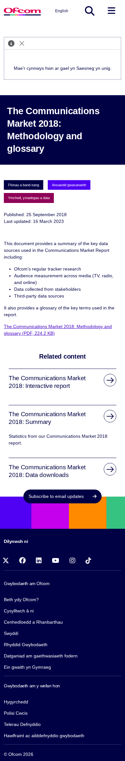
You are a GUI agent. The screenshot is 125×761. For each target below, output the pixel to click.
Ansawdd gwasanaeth (69, 185)
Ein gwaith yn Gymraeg (27, 667)
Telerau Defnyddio (22, 724)
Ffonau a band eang (23, 185)
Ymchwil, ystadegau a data (29, 198)
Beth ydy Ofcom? (21, 599)
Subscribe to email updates (57, 496)
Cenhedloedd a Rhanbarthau (33, 622)
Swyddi (11, 633)
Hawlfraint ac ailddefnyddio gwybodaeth (44, 735)
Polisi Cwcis (16, 713)
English (61, 11)
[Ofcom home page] (22, 10)
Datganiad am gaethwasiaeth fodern (41, 655)
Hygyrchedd (16, 701)
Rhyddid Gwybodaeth (25, 644)
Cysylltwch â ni (19, 610)
